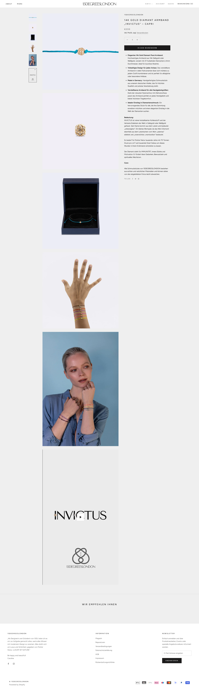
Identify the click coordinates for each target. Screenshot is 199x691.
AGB (97, 654)
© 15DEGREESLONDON (19, 681)
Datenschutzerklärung (103, 650)
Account (160, 4)
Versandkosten (142, 33)
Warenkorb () (185, 4)
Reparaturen (100, 642)
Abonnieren (171, 660)
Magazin (98, 638)
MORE (19, 4)
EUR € (148, 4)
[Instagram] (14, 663)
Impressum (99, 658)
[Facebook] (132, 178)
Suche (171, 4)
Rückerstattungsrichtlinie (104, 662)
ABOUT (9, 4)
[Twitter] (135, 178)
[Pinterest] (138, 178)
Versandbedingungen (103, 646)
